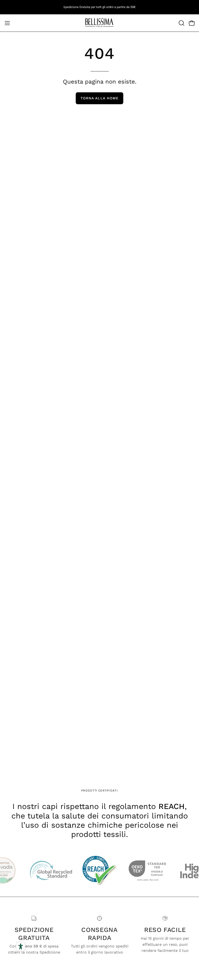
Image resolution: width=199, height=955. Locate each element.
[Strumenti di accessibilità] (20, 946)
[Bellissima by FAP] (99, 23)
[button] (181, 23)
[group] (99, 7)
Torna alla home (99, 98)
